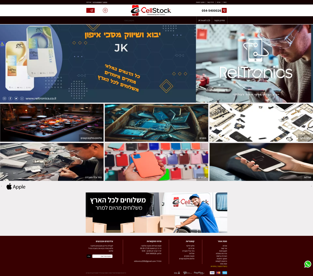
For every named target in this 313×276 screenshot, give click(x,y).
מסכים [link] (203, 138)
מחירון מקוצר (219, 20)
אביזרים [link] (202, 177)
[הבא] (1, 186)
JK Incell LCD (204, 20)
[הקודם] (311, 186)
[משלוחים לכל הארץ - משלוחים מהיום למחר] (156, 232)
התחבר (105, 2)
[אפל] (16, 189)
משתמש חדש (97, 2)
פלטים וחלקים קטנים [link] (91, 138)
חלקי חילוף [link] (305, 138)
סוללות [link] (307, 177)
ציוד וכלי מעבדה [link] (93, 177)
